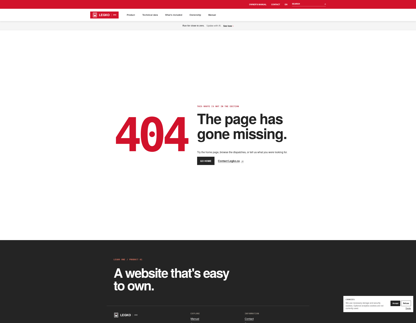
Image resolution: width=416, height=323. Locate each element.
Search (309, 3)
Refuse (406, 303)
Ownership (195, 14)
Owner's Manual (257, 4)
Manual (212, 14)
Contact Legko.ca (230, 161)
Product (131, 14)
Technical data (150, 14)
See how (228, 26)
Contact (275, 4)
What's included (173, 14)
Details (408, 308)
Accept (395, 303)
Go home (205, 161)
